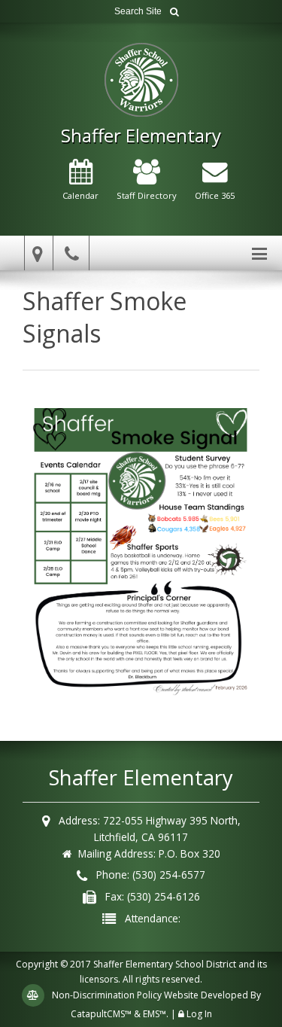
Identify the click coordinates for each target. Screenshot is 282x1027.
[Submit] (174, 11)
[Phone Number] (73, 253)
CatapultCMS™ (101, 1013)
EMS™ (154, 1013)
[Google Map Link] (35, 253)
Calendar (80, 195)
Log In (199, 1013)
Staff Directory (147, 195)
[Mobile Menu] (259, 253)
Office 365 (215, 195)
